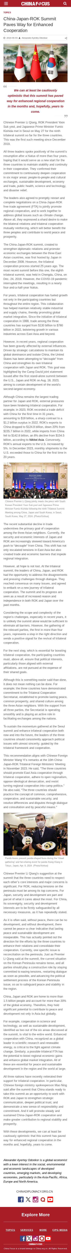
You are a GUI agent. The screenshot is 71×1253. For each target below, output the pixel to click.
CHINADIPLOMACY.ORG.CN (34, 1191)
